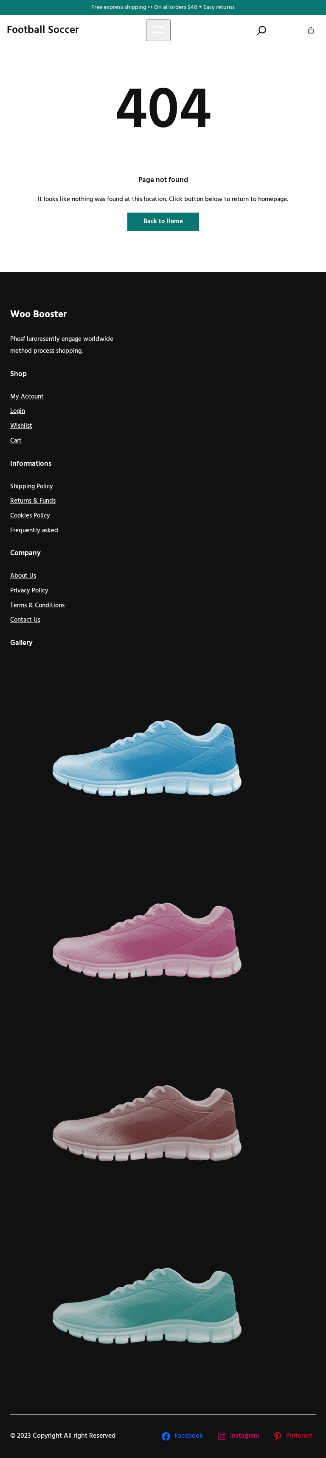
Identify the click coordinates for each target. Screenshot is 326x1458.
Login (17, 411)
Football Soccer (43, 30)
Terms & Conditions (37, 605)
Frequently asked (34, 531)
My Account (27, 397)
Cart (16, 441)
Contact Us (25, 620)
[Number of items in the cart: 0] (311, 30)
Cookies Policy (30, 516)
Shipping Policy (31, 486)
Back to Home (163, 221)
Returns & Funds (33, 501)
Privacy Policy (29, 591)
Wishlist (21, 426)
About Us (23, 576)
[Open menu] (158, 30)
